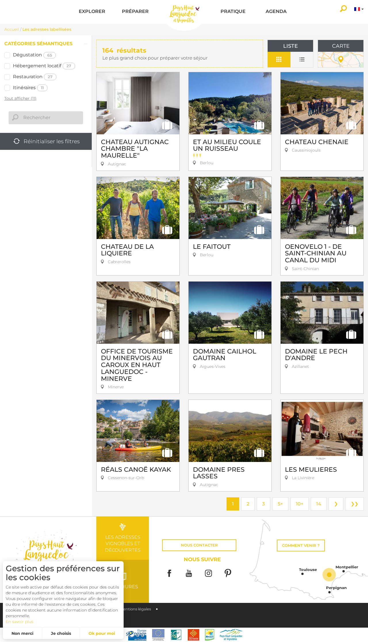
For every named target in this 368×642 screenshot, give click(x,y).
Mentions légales (135, 609)
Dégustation (32, 55)
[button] (92, 12)
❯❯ (354, 504)
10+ (299, 504)
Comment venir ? (301, 545)
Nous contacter (199, 545)
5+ (280, 504)
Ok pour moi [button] (102, 633)
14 (318, 504)
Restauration (33, 76)
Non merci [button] (22, 633)
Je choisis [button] (61, 633)
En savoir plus (19, 621)
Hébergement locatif (42, 65)
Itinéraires (28, 87)
